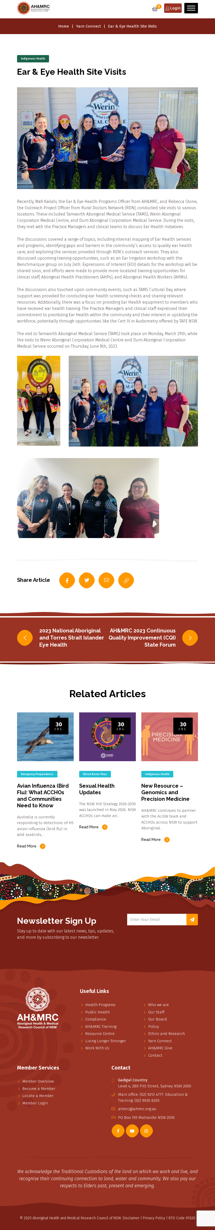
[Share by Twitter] (87, 580)
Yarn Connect (88, 26)
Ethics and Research (166, 1033)
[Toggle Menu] (191, 8)
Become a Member (38, 1088)
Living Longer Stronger (105, 1041)
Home (63, 26)
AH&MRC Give (160, 1048)
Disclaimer (131, 1218)
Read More (26, 846)
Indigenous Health (33, 58)
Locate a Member (37, 1095)
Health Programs (100, 1004)
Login (174, 8)
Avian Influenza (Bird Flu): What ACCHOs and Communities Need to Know (43, 796)
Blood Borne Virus (95, 774)
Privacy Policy (154, 1218)
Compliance (95, 1019)
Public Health (97, 1012)
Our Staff (156, 1012)
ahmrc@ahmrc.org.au (137, 1109)
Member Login (35, 1103)
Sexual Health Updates (97, 789)
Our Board (157, 1019)
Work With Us (97, 1048)
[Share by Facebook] (67, 580)
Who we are (158, 1004)
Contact (155, 1055)
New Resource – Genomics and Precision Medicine (165, 792)
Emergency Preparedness (37, 774)
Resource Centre (100, 1033)
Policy (153, 1026)
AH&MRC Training (100, 1026)
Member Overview (38, 1081)
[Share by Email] (106, 580)
